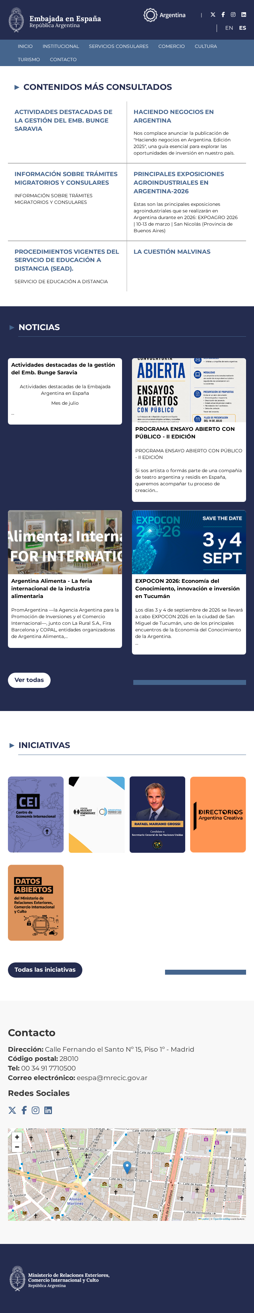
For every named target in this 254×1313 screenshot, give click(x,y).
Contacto (63, 59)
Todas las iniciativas (45, 969)
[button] (127, 1168)
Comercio (171, 46)
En (229, 28)
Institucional (61, 46)
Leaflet (205, 1218)
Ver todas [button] (29, 680)
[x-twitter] (213, 15)
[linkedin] (243, 15)
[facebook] (223, 15)
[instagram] (233, 15)
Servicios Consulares (118, 46)
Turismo (29, 59)
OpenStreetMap (222, 1218)
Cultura (206, 46)
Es (242, 28)
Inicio (25, 46)
